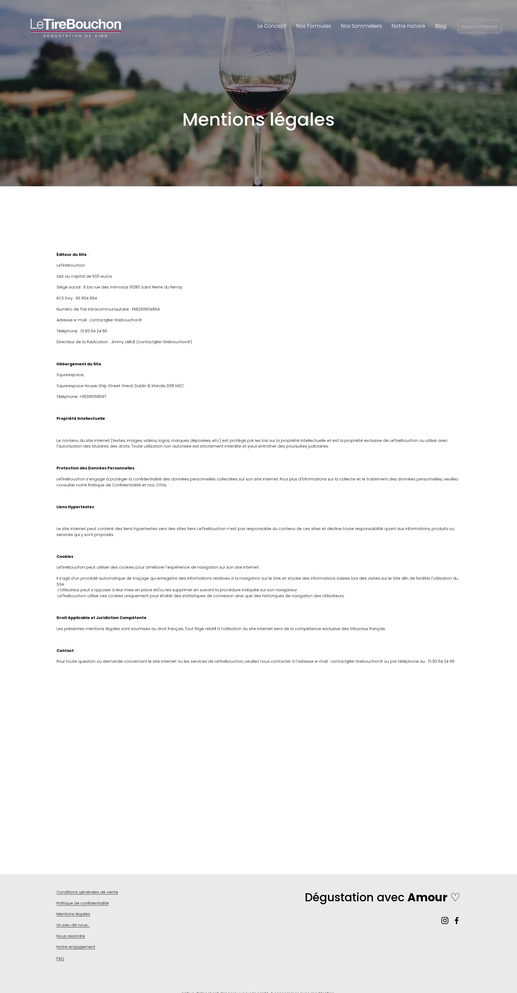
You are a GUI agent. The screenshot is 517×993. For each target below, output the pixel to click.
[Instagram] (445, 920)
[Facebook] (456, 920)
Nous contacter (480, 26)
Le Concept (272, 26)
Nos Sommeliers (361, 26)
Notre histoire (408, 26)
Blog (440, 26)
